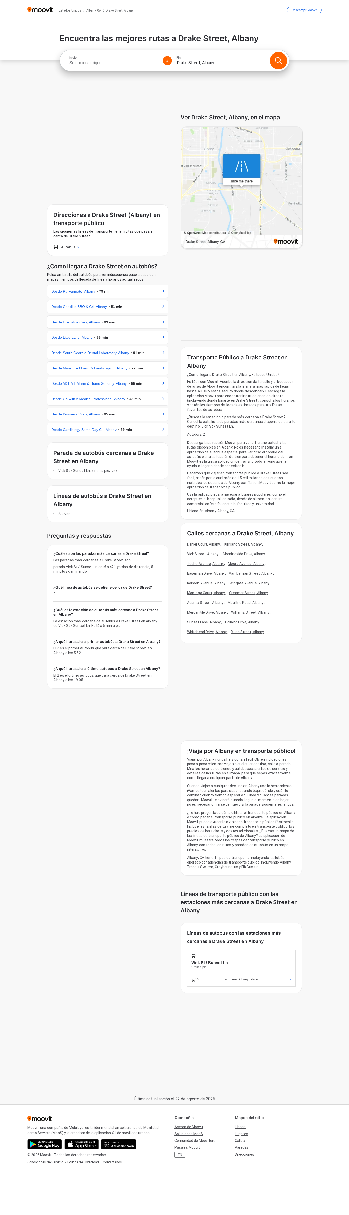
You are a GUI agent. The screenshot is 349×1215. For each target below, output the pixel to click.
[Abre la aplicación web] (118, 1144)
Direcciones (244, 1154)
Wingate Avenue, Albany (249, 583)
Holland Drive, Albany (242, 622)
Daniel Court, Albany (203, 544)
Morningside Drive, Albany (244, 554)
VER (114, 470)
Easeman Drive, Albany (206, 573)
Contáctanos (112, 1162)
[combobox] (113, 63)
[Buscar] (278, 60)
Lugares (241, 1134)
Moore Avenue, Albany (246, 564)
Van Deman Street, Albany (250, 573)
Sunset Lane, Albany (204, 622)
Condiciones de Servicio (45, 1162)
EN (180, 1155)
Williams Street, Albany (250, 612)
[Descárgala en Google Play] (44, 1144)
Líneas (240, 1127)
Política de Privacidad (83, 1162)
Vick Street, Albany (202, 554)
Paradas (242, 1147)
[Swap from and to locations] (167, 60)
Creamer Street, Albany (248, 593)
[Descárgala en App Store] (81, 1144)
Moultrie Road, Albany (245, 603)
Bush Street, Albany (247, 632)
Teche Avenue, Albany (205, 564)
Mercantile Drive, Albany (207, 612)
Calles (240, 1140)
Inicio (73, 57)
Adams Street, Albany (205, 603)
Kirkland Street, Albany (243, 544)
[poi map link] (242, 188)
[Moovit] (40, 10)
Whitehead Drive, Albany (207, 632)
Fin (178, 57)
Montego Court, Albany (206, 593)
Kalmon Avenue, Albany (206, 583)
